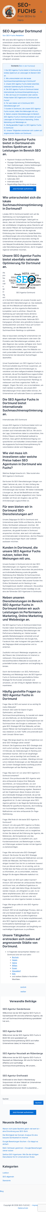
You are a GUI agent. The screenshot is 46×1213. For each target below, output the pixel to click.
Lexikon (6, 1173)
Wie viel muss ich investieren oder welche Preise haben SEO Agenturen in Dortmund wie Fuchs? (21, 97)
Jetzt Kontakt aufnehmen (23, 189)
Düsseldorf (16, 971)
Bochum (15, 957)
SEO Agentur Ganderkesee (16, 1009)
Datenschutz (23, 1208)
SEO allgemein (8, 1177)
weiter (23, 992)
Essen (14, 968)
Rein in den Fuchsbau (26, 66)
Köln (14, 974)
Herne (14, 963)
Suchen (6, 1099)
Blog (2, 1191)
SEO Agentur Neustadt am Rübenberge (23, 1053)
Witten (14, 965)
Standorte (6, 1180)
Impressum (36, 1205)
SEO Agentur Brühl (12, 1031)
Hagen (14, 960)
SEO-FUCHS (27, 8)
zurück (23, 987)
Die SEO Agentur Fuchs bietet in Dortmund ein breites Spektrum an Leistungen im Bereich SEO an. (22, 73)
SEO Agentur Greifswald (15, 1075)
